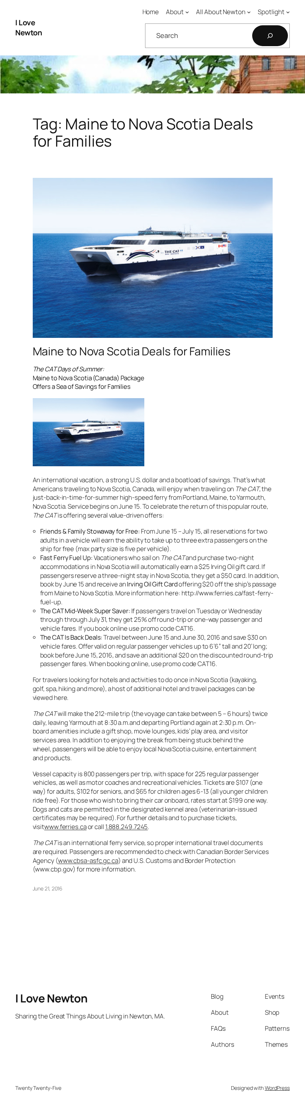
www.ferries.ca (65, 826)
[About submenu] (187, 12)
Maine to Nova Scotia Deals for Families (132, 351)
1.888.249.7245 (126, 826)
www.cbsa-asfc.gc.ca (88, 860)
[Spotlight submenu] (288, 12)
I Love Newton (28, 27)
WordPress (277, 1087)
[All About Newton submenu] (249, 12)
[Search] (270, 35)
